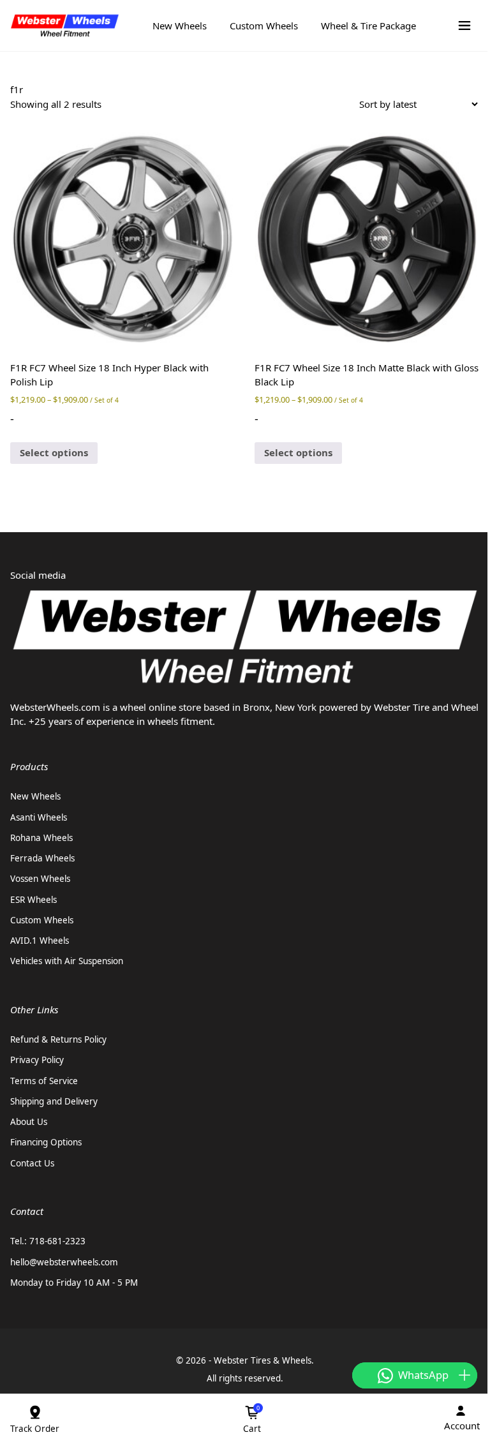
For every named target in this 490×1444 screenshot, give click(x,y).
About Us (28, 1122)
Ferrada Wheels (42, 858)
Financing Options (46, 1142)
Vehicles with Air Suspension (66, 961)
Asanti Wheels (38, 817)
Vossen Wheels (40, 878)
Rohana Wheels (41, 838)
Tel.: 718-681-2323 (47, 1241)
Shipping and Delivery (54, 1101)
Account (462, 1425)
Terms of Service (44, 1081)
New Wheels (179, 25)
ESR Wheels (33, 899)
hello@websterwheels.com (64, 1262)
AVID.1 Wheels (39, 940)
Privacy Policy (37, 1060)
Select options (54, 452)
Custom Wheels (264, 25)
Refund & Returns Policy (58, 1039)
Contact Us (32, 1163)
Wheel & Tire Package (368, 25)
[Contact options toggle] (464, 1375)
